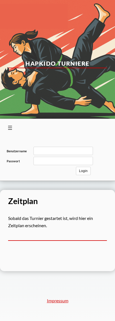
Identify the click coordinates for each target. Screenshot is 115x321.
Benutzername (17, 151)
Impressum (57, 300)
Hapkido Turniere (57, 63)
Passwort (13, 161)
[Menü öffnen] (10, 127)
